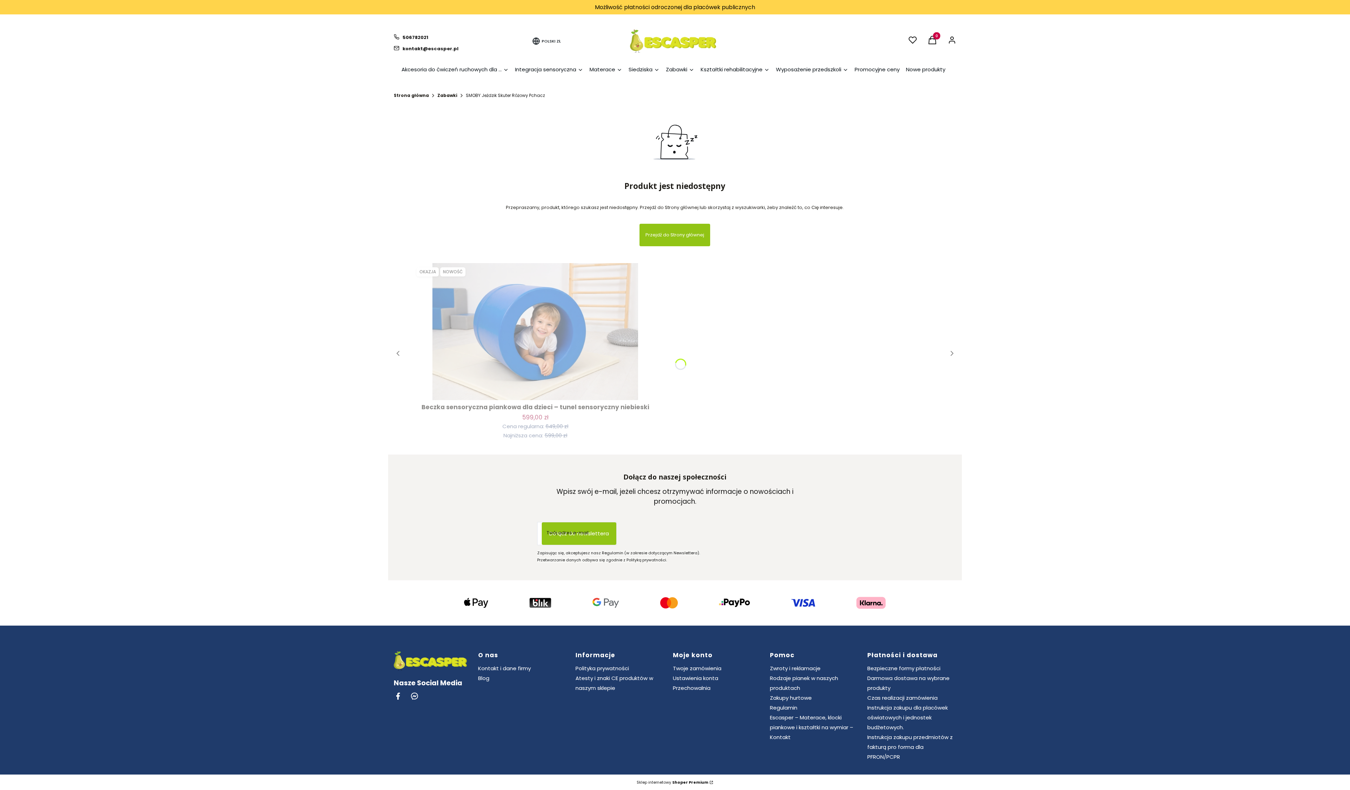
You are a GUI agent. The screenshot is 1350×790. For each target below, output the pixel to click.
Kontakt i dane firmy (504, 668)
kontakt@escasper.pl (430, 48)
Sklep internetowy (672, 782)
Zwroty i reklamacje (795, 668)
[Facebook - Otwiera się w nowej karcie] (398, 696)
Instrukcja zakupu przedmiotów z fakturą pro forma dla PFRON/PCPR (910, 746)
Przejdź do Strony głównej (674, 234)
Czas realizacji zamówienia (902, 697)
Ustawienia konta (695, 678)
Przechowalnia (692, 688)
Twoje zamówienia (697, 668)
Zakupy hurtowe (791, 697)
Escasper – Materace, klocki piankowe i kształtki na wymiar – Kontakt (811, 727)
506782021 (415, 37)
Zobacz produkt (535, 387)
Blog (483, 678)
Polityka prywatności (602, 668)
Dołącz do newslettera (579, 533)
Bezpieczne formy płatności (903, 668)
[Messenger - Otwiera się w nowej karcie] (414, 696)
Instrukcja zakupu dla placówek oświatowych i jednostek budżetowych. (907, 717)
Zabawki (447, 95)
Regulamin (783, 707)
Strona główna (411, 95)
